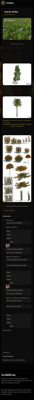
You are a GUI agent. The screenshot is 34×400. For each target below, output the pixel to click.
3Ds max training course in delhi (16, 265)
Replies (9, 238)
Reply (8, 231)
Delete (9, 235)
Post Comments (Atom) (18, 360)
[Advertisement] (17, 51)
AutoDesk (12, 210)
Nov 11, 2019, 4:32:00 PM (14, 293)
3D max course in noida (14, 300)
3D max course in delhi (13, 306)
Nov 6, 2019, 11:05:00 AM (14, 252)
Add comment (7, 330)
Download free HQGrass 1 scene (17, 44)
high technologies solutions (15, 249)
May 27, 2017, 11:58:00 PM (14, 223)
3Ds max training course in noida (16, 259)
